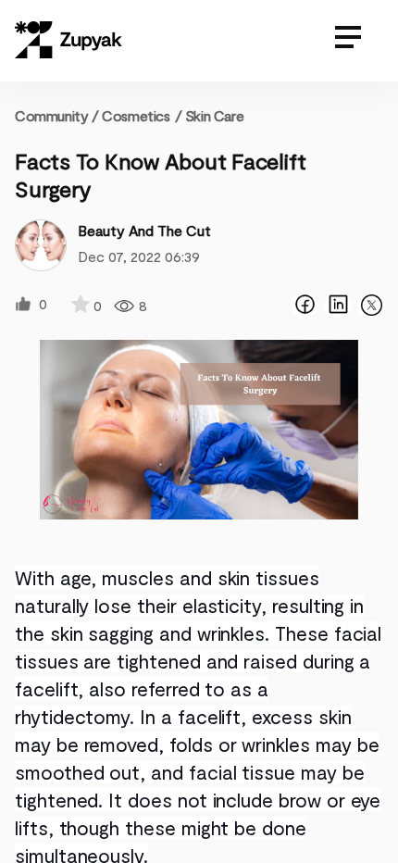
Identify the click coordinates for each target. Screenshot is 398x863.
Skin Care (214, 115)
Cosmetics (135, 115)
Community (57, 115)
